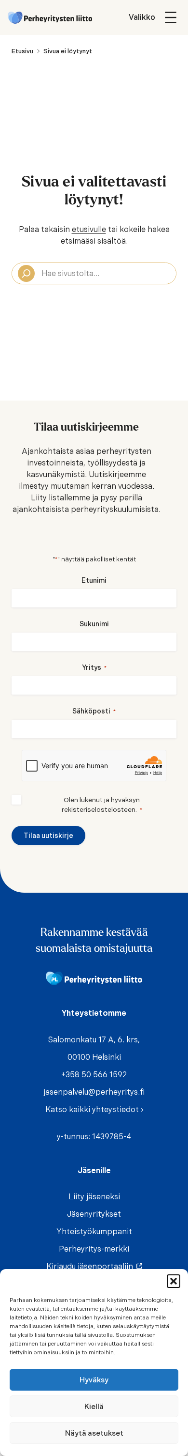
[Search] (26, 273)
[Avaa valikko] (154, 17)
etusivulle (89, 229)
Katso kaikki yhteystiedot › (94, 1109)
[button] (173, 1281)
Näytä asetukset (94, 1433)
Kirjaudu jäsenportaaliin (91, 1266)
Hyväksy (94, 1380)
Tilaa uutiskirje (48, 835)
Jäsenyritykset (94, 1214)
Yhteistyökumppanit (94, 1231)
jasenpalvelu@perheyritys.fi (94, 1092)
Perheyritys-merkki (94, 1249)
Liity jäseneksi (94, 1196)
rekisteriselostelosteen (98, 809)
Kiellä (94, 1406)
